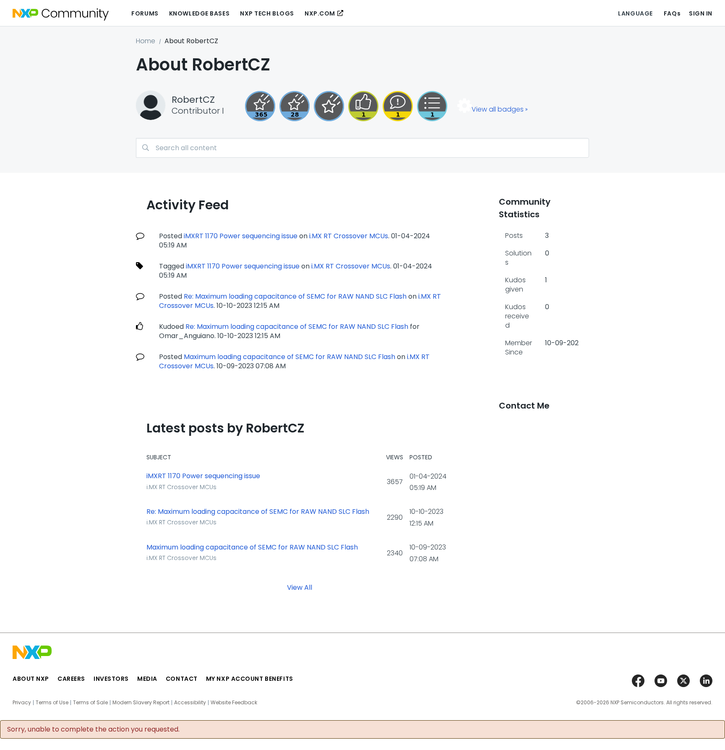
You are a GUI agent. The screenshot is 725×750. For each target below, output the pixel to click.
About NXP (31, 678)
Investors (111, 678)
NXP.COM (320, 13)
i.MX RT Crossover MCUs (348, 236)
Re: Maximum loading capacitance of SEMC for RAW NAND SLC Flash (295, 296)
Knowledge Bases (199, 13)
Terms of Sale (90, 702)
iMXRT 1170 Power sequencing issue (240, 236)
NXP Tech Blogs (267, 13)
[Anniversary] (260, 106)
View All (299, 587)
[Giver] (363, 106)
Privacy (22, 702)
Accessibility (190, 702)
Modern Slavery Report (141, 702)
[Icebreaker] (398, 106)
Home (145, 41)
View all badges (498, 109)
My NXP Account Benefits (249, 678)
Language (635, 13)
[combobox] (362, 148)
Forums (144, 13)
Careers (71, 678)
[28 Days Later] (294, 106)
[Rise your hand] (432, 106)
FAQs (672, 13)
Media (147, 678)
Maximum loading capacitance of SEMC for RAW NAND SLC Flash (289, 357)
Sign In (700, 13)
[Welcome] (329, 106)
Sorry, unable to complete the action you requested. (93, 729)
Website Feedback (234, 702)
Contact (182, 678)
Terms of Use (52, 702)
